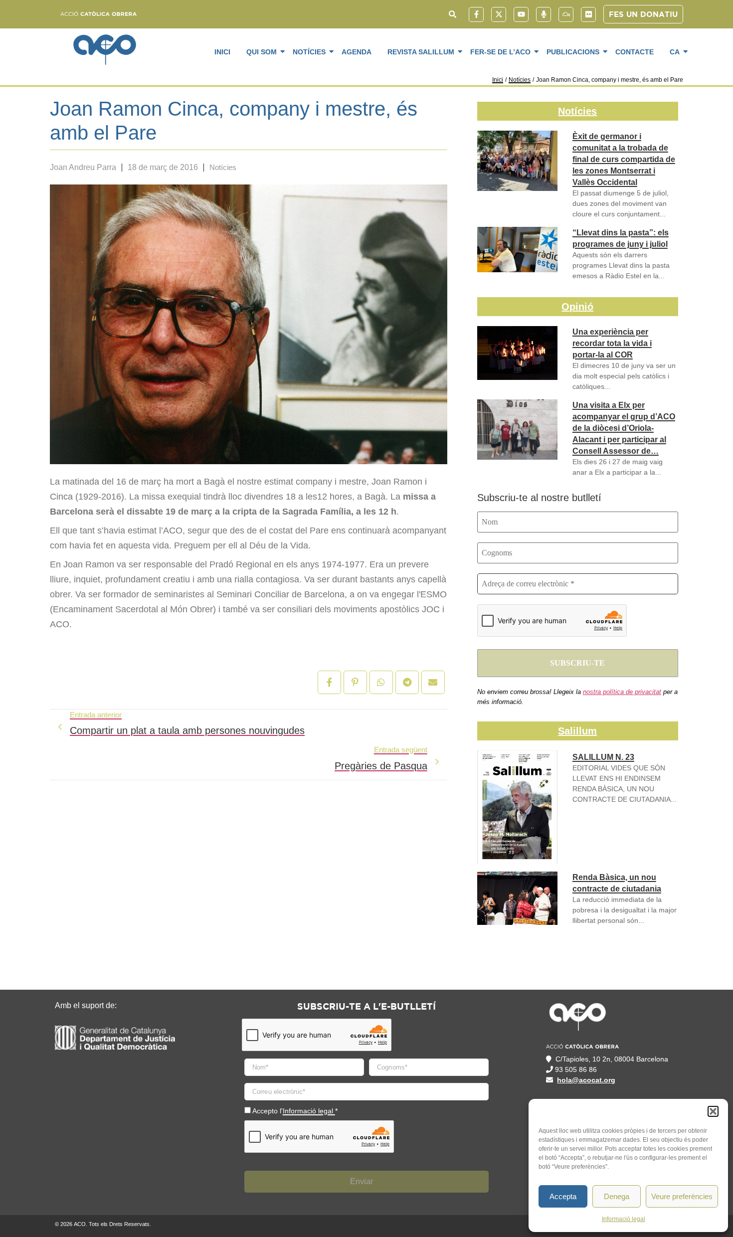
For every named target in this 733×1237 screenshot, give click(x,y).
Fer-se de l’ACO (500, 52)
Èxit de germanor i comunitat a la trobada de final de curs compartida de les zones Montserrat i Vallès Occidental (623, 159)
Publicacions (573, 52)
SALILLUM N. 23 (603, 757)
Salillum (577, 730)
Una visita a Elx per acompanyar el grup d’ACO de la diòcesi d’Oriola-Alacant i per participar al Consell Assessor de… (623, 428)
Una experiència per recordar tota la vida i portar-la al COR (612, 343)
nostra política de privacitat (622, 692)
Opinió (577, 306)
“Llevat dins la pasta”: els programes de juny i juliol (620, 238)
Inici (222, 52)
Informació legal (623, 1219)
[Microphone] (543, 14)
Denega (616, 1196)
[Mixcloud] (565, 14)
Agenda (356, 52)
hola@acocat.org (586, 1080)
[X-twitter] (498, 14)
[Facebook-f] (476, 14)
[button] (713, 1111)
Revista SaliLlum (420, 52)
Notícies (309, 52)
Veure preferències (682, 1196)
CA (675, 52)
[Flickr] (588, 14)
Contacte (634, 52)
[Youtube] (521, 14)
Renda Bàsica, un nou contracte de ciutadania (616, 883)
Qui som (261, 52)
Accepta (563, 1196)
